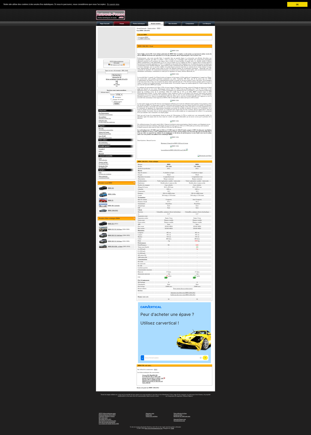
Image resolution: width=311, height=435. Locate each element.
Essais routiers (155, 23)
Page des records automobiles (107, 422)
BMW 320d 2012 (113, 210)
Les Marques (207, 23)
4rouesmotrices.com (179, 420)
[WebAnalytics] (155, 432)
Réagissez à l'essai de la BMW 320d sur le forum (174, 143)
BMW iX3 (111, 188)
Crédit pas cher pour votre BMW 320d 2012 (182, 294)
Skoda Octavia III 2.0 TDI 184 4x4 (152, 381)
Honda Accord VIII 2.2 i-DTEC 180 (153, 378)
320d (138, 89)
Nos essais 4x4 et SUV (105, 419)
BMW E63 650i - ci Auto (115, 246)
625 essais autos (103, 417)
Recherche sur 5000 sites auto (182, 416)
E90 (143, 54)
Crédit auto (149, 415)
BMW (158, 28)
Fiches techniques (139, 23)
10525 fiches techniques (116, 61)
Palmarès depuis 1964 (105, 133)
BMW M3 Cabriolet (114, 205)
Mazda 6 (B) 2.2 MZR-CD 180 (151, 380)
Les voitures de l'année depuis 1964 (109, 423)
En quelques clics (103, 163)
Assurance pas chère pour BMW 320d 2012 (183, 292)
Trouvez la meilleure (104, 143)
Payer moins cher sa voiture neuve (183, 288)
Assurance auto (150, 413)
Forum (122, 23)
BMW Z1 (110, 200)
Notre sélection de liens (180, 413)
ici (168, 299)
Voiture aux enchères (151, 416)
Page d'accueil (104, 23)
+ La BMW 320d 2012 (143, 38)
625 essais (116, 62)
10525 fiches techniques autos (107, 413)
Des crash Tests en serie (105, 136)
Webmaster (162, 396)
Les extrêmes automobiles (106, 129)
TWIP (172, 428)
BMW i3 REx (112, 194)
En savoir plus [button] (113, 4)
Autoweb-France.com (180, 419)
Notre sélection (103, 159)
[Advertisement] (171, 15)
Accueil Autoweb (141, 28)
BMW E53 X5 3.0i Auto (115, 229)
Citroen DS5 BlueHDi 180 (149, 375)
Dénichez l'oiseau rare (105, 117)
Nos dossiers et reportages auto (107, 420)
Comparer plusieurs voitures (107, 416)
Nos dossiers (173, 23)
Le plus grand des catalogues (107, 121)
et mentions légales (104, 177)
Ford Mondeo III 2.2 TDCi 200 (151, 376)
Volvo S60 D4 (146, 382)
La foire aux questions (105, 173)
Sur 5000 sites (103, 166)
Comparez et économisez (106, 113)
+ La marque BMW (142, 37)
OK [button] (297, 4)
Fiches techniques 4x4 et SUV (107, 415)
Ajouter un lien (178, 415)
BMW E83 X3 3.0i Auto (115, 241)
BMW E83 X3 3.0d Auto (115, 235)
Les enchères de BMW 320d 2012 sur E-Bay (173, 150)
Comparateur (190, 23)
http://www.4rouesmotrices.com (154, 428)
